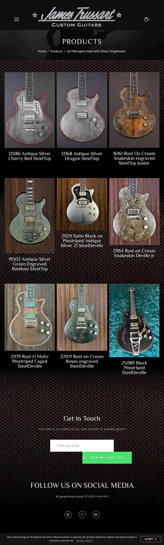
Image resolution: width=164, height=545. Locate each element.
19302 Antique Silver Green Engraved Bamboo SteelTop (30, 263)
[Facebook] (69, 514)
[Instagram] (83, 514)
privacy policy (84, 541)
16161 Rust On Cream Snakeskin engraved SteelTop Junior (134, 158)
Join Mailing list (107, 458)
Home (42, 51)
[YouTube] (96, 514)
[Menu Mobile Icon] (16, 19)
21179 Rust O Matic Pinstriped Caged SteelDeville (30, 361)
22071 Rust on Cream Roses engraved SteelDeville (82, 361)
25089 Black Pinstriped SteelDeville (134, 367)
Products (56, 51)
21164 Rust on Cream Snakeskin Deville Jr (134, 253)
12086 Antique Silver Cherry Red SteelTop (29, 156)
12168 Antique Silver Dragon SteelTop (82, 156)
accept (151, 539)
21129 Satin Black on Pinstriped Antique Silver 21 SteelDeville (82, 240)
